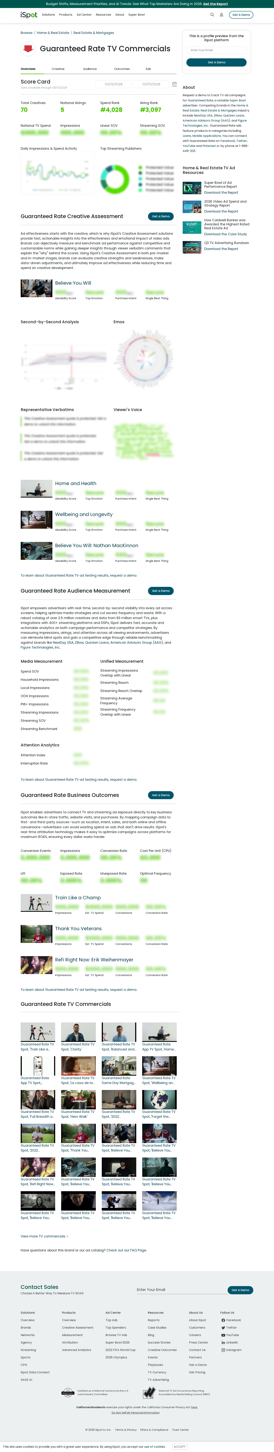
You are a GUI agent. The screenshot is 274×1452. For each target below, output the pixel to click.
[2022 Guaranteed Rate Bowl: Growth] (119, 1099)
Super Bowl (237, 100)
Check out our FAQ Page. (126, 1250)
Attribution (70, 1342)
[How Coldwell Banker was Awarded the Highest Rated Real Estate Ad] (192, 227)
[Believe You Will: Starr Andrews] (159, 1167)
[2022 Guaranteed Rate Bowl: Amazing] (38, 1133)
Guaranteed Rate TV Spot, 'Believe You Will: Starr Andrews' (159, 1182)
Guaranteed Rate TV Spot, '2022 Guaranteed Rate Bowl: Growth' (118, 1114)
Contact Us (197, 1350)
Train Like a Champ (78, 897)
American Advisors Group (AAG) (136, 642)
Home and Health (75, 483)
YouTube (189, 146)
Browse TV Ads (116, 1335)
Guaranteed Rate (200, 100)
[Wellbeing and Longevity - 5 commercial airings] (159, 1066)
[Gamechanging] (119, 1066)
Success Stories (159, 1342)
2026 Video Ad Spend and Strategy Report (225, 203)
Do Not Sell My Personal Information (136, 1413)
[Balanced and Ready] (119, 1032)
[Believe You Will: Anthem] (159, 1200)
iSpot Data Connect (35, 1372)
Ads (148, 69)
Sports (25, 1357)
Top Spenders (115, 1327)
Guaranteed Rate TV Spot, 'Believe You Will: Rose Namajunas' (37, 1215)
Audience (90, 69)
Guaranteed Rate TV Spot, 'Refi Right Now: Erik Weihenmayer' (37, 1182)
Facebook (227, 141)
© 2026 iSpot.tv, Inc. (98, 1430)
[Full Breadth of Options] (38, 1099)
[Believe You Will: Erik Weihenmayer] (119, 1200)
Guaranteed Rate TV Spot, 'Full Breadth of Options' (37, 1114)
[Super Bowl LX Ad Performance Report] (192, 188)
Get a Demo (161, 216)
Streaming (28, 1350)
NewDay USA (63, 642)
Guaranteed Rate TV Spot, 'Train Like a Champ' (37, 1047)
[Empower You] (38, 1066)
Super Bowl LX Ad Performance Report (220, 184)
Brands (26, 1327)
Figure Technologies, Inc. (40, 647)
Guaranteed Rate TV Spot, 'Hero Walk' (78, 1114)
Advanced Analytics (76, 1350)
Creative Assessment (77, 1327)
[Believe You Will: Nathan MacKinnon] (36, 550)
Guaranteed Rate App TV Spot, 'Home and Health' (158, 1047)
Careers (195, 1335)
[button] (136, 84)
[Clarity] (78, 1032)
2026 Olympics (116, 1357)
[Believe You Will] (36, 288)
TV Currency (157, 1372)
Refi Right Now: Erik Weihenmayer (94, 959)
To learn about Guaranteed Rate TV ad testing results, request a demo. (79, 575)
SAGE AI (26, 1380)
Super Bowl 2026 (117, 1342)
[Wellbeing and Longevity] (36, 519)
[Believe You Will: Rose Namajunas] (38, 1200)
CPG (24, 1365)
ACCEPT (180, 1447)
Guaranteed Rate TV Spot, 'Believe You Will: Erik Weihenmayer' (118, 1215)
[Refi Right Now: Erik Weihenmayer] (36, 965)
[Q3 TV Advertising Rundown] (192, 247)
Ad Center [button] (84, 14)
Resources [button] (103, 14)
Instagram (234, 1350)
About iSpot (197, 1320)
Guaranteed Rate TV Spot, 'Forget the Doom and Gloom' (159, 1114)
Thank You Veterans (78, 928)
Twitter (241, 141)
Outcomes (122, 69)
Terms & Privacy (126, 1430)
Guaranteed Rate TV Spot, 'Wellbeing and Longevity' (159, 1081)
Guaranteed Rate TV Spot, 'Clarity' (78, 1046)
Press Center (198, 1342)
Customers (197, 1327)
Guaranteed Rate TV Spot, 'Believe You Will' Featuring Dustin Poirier (118, 1148)
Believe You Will (73, 283)
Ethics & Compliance (154, 1430)
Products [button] (65, 14)
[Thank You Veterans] (36, 934)
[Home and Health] (36, 488)
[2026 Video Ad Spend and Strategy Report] (192, 207)
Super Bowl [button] (136, 14)
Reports (154, 1320)
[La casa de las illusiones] (78, 1066)
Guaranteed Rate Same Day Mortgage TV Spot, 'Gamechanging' (119, 1081)
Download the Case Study (225, 234)
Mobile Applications (206, 136)
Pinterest (209, 146)
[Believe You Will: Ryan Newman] (78, 1200)
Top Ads (111, 1320)
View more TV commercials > (44, 1236)
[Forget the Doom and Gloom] (159, 1099)
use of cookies (154, 1447)
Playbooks (155, 1365)
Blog (151, 1335)
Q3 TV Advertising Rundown (226, 243)
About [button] (119, 14)
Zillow (79, 642)
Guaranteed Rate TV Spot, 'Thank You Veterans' (78, 1148)
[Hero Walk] (78, 1099)
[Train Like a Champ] (36, 902)
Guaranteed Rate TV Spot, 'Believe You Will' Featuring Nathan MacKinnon (159, 1148)
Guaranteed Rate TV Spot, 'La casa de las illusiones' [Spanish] (78, 1081)
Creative (58, 69)
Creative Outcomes (162, 1350)
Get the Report (215, 4)
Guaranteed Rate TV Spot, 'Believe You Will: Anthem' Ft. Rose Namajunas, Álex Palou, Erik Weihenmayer (159, 1215)
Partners (195, 1357)
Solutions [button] (48, 14)
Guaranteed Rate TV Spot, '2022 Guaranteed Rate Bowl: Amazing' (37, 1148)
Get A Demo (241, 15)
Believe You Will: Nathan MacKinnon (96, 545)
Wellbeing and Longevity (84, 514)
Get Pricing (197, 1372)
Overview (28, 69)
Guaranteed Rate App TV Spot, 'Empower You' (35, 1081)
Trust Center (180, 1430)
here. (194, 1407)
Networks (28, 1335)
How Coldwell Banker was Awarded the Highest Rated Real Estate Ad (226, 224)
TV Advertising (158, 1380)
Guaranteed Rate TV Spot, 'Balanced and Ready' (118, 1047)
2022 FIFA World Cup (120, 1350)
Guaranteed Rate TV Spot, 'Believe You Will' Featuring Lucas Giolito (118, 1182)
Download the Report (221, 192)
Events (153, 1357)
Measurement (72, 1335)
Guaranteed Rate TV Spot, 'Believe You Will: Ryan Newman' (78, 1215)
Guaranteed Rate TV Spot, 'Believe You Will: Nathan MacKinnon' (78, 1182)
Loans (187, 136)
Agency (26, 1342)
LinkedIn (232, 1342)
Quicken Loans (97, 642)
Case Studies (157, 1327)
